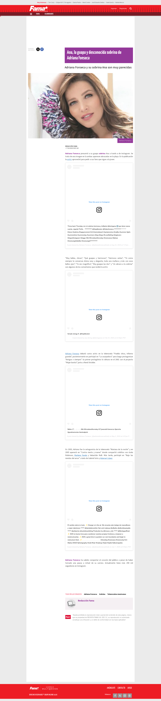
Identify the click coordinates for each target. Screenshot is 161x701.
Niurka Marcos (119, 3)
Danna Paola (77, 3)
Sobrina (102, 594)
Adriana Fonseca (72, 353)
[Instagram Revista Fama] (125, 695)
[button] (38, 49)
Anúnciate (111, 688)
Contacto (121, 688)
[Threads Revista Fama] (129, 695)
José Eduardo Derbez (98, 3)
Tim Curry (51, 3)
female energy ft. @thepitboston (79, 334)
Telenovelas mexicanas (116, 594)
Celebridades (49, 14)
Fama (38, 14)
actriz (69, 159)
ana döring (88, 338)
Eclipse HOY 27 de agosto (63, 3)
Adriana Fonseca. (85, 245)
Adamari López (106, 458)
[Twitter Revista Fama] (120, 695)
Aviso (129, 688)
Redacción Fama (71, 146)
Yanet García (110, 3)
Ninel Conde (86, 3)
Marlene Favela (80, 455)
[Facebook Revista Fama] (115, 695)
